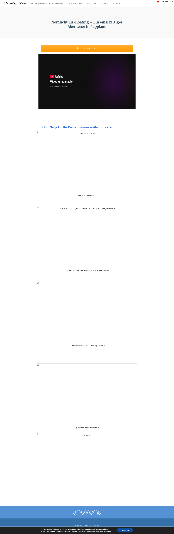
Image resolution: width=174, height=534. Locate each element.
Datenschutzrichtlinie (83, 526)
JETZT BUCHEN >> (88, 48)
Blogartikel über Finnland (41, 3)
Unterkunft (92, 3)
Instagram (87, 513)
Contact (96, 526)
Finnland (116, 3)
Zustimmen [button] (125, 530)
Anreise (105, 3)
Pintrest (92, 513)
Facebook (75, 513)
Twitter (81, 513)
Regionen (59, 3)
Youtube (98, 513)
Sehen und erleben (75, 3)
